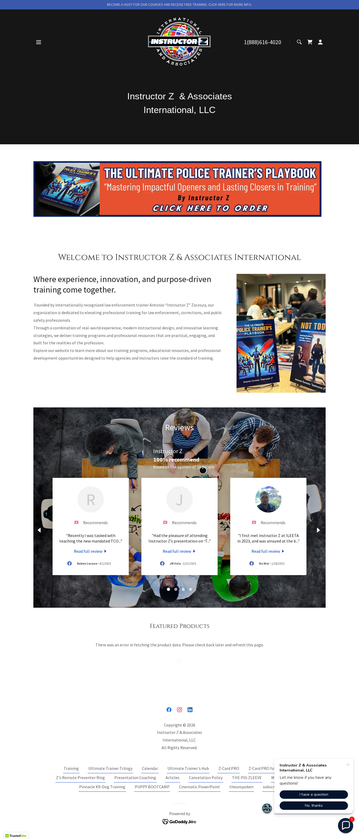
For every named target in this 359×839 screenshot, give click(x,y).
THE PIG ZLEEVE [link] (247, 777)
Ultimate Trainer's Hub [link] (188, 768)
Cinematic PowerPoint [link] (199, 786)
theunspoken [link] (241, 786)
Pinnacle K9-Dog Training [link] (102, 786)
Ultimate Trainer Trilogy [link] (110, 768)
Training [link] (71, 768)
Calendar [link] (150, 768)
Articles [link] (173, 777)
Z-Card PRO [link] (228, 768)
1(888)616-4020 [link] (262, 42)
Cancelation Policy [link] (206, 777)
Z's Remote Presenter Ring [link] (80, 777)
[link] (179, 41)
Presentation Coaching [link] (135, 777)
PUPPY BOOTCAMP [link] (152, 786)
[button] (38, 42)
